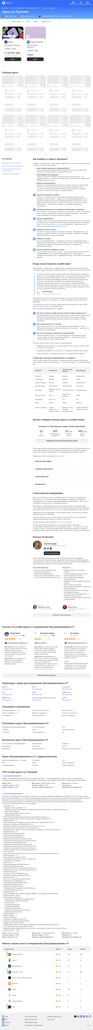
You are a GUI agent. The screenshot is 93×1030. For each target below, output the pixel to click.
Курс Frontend (42, 643)
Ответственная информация (10, 173)
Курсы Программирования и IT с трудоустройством (15, 760)
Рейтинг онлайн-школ (31, 1019)
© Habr (89, 1025)
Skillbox (9, 783)
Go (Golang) (5, 732)
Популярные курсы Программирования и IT (15, 727)
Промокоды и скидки (31, 1022)
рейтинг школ (63, 226)
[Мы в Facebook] (78, 1016)
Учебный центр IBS (13, 933)
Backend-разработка (68, 729)
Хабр (6, 1016)
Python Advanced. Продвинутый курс (17, 643)
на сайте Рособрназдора (64, 522)
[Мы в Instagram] (84, 1016)
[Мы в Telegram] (87, 1016)
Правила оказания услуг (54, 1016)
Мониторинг (35, 746)
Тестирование (6, 746)
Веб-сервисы (6, 748)
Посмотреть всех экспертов (62, 615)
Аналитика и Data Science (40, 710)
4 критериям (60, 456)
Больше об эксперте (52, 553)
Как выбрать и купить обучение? (11, 163)
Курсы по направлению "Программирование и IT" (25, 8)
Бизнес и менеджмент (8, 713)
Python (34, 729)
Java (63, 727)
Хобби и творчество (38, 715)
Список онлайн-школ (31, 1016)
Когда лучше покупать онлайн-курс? (13, 166)
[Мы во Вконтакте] (81, 1016)
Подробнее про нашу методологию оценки (61, 440)
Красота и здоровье (68, 715)
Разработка (65, 743)
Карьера (7, 1022)
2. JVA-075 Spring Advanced (12, 794)
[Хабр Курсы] (6, 2)
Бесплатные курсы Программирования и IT (15, 743)
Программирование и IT (9, 710)
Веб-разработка (37, 743)
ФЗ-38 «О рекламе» (56, 509)
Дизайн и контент (67, 710)
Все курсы (5, 8)
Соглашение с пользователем (34, 1025)
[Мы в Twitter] (75, 1016)
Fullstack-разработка (38, 732)
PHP (3, 762)
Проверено (52, 16)
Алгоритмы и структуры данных (71, 748)
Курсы (7, 1025)
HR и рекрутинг (6, 715)
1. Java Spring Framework (11, 776)
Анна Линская (47, 291)
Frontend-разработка (38, 727)
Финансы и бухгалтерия (69, 713)
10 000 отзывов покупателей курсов (51, 224)
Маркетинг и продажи (38, 713)
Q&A (6, 1019)
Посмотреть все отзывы (46, 675)
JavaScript (5, 729)
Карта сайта (50, 1019)
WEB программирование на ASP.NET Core (77, 643)
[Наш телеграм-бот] (90, 1016)
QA (63, 732)
